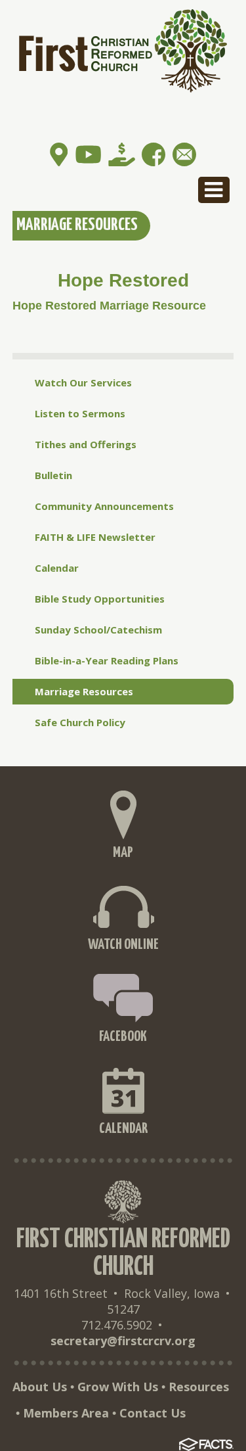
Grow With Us (117, 1386)
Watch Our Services (83, 382)
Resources (199, 1386)
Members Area (66, 1413)
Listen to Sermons (80, 413)
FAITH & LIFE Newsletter (95, 536)
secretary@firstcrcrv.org (123, 1340)
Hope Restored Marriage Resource (109, 305)
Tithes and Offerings (85, 444)
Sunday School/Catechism (98, 629)
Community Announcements (104, 506)
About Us (39, 1386)
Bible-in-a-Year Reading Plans (106, 660)
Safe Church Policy (80, 722)
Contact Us (152, 1413)
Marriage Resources (84, 691)
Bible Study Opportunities (100, 598)
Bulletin (53, 475)
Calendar (57, 567)
